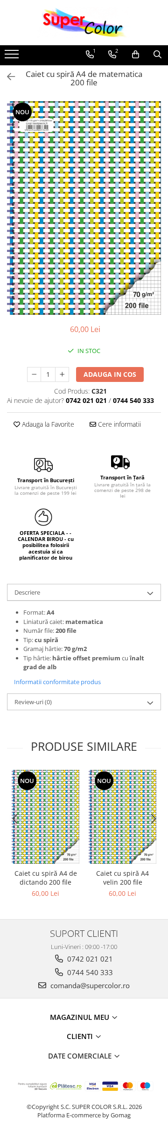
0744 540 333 (89, 972)
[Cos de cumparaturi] (136, 54)
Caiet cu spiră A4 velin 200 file (122, 878)
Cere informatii (118, 424)
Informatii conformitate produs (57, 682)
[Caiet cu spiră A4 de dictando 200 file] (45, 817)
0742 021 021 (89, 958)
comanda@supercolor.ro (89, 985)
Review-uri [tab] (33, 702)
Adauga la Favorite (47, 424)
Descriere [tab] (27, 592)
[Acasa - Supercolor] (84, 22)
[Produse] (13, 57)
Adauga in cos (110, 374)
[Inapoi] (7, 76)
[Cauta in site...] (157, 54)
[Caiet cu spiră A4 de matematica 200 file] (84, 208)
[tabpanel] (84, 208)
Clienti (81, 1036)
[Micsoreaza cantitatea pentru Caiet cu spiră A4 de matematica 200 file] (34, 374)
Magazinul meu (80, 1017)
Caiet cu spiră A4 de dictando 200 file (45, 878)
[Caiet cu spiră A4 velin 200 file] (122, 817)
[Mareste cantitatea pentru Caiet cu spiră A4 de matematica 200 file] (62, 374)
